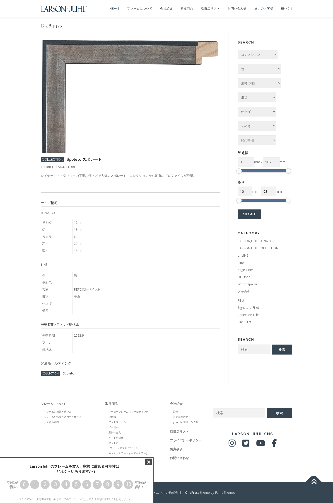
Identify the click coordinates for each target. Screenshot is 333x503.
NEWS (114, 8)
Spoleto (68, 373)
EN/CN (286, 8)
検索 (282, 349)
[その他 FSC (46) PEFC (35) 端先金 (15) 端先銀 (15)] (257, 126)
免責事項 (176, 449)
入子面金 (244, 291)
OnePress (192, 492)
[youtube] (260, 445)
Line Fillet (244, 322)
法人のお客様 (263, 8)
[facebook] (274, 445)
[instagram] (232, 445)
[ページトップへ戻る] (314, 482)
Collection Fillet (249, 315)
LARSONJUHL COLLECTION (258, 248)
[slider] (239, 171)
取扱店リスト (210, 8)
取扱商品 (187, 8)
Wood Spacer (247, 284)
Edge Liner (245, 269)
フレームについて (139, 8)
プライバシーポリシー (186, 440)
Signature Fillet (248, 307)
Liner (241, 262)
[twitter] (245, 445)
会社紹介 (166, 8)
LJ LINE (243, 255)
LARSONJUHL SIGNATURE (257, 241)
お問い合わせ (237, 8)
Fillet (241, 300)
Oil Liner (244, 277)
